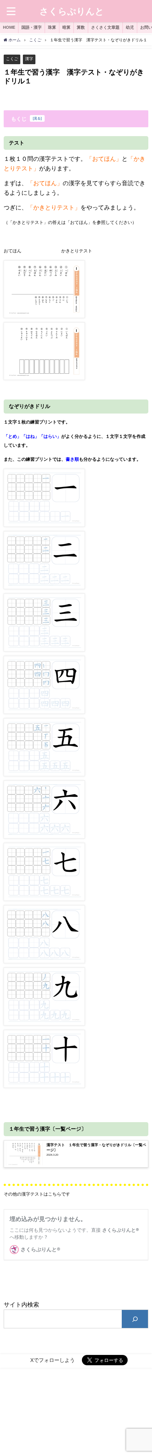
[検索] (135, 1319)
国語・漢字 (31, 27)
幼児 (130, 27)
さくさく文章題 (105, 27)
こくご (12, 58)
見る (37, 118)
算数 (81, 27)
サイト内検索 (21, 1304)
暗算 (66, 27)
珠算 (52, 27)
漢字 (29, 58)
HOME (9, 27)
